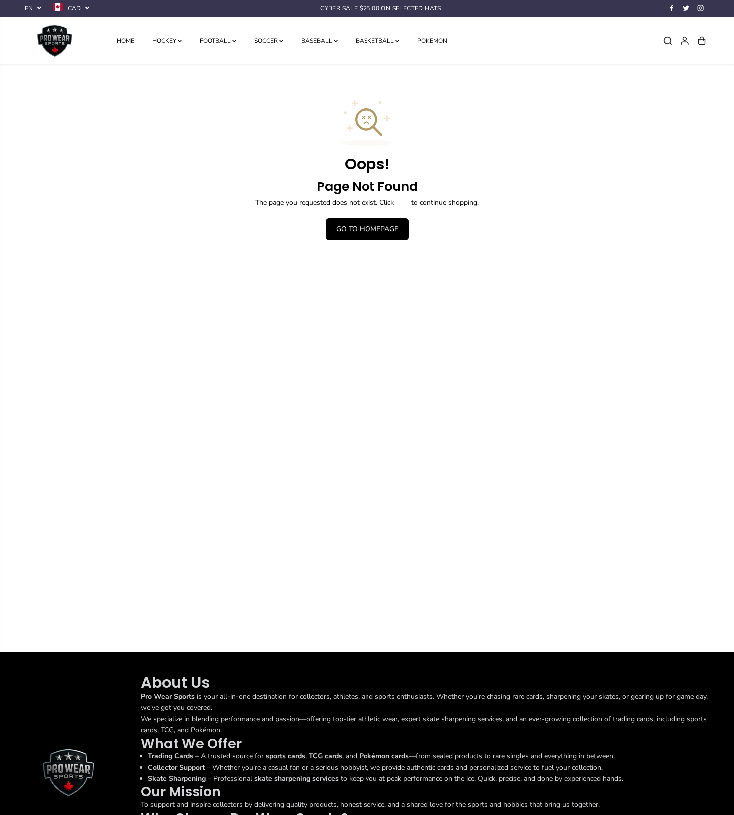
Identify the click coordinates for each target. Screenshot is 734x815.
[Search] (667, 40)
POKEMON (432, 41)
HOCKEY (165, 41)
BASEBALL (317, 41)
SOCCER (266, 41)
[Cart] (701, 40)
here (402, 202)
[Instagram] (701, 8)
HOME (125, 41)
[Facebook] (672, 8)
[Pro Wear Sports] (55, 40)
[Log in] (684, 40)
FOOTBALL (216, 41)
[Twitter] (686, 8)
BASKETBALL (375, 41)
